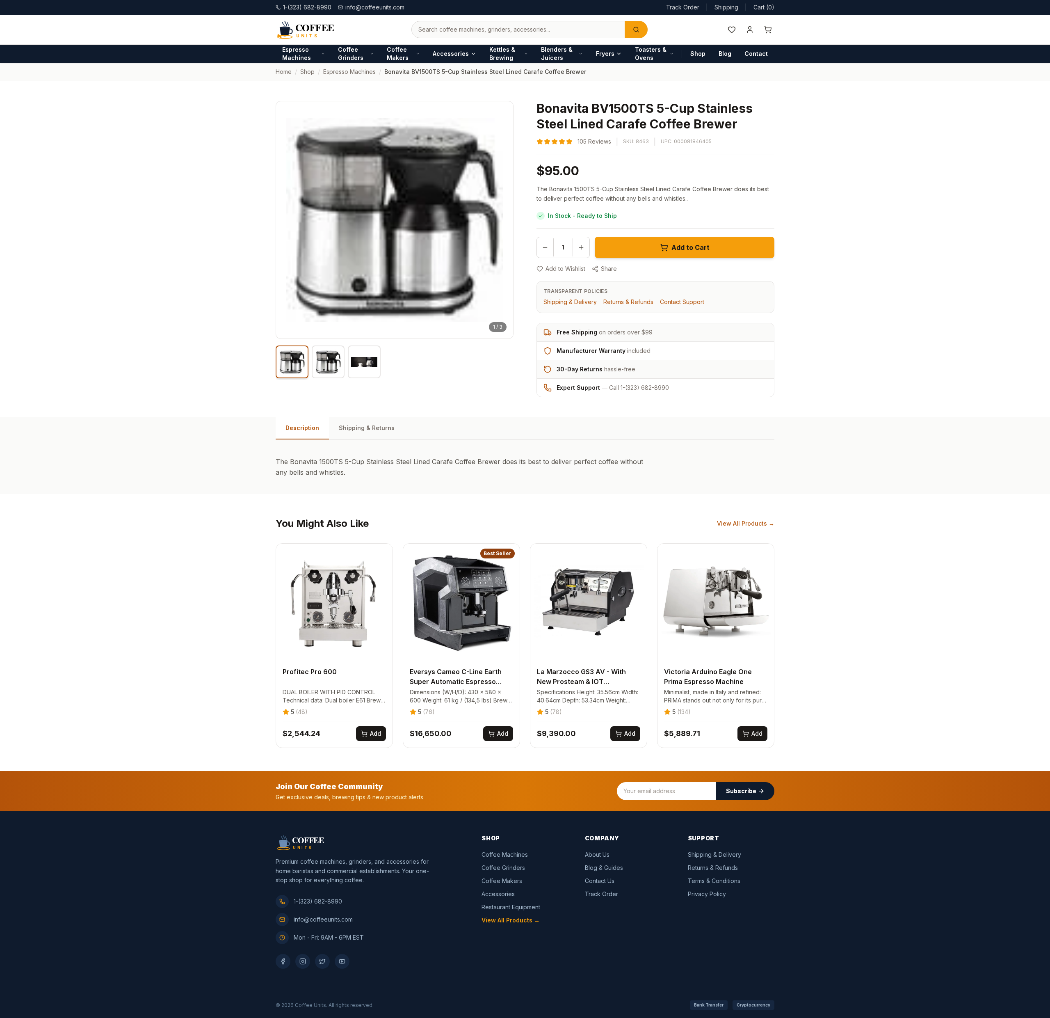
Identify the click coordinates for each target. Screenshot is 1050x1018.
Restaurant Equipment (511, 907)
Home (284, 71)
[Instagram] (302, 961)
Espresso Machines (296, 53)
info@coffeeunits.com (374, 7)
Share (609, 268)
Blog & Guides (604, 867)
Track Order (682, 7)
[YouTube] (342, 961)
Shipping (726, 7)
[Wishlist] (731, 29)
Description (302, 427)
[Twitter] (322, 961)
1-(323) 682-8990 (318, 901)
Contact (756, 53)
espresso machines (349, 71)
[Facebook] (283, 961)
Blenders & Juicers (557, 53)
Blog (725, 53)
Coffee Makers (398, 53)
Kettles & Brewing (502, 53)
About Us (597, 854)
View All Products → (745, 523)
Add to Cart (690, 247)
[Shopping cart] (767, 29)
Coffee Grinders (350, 53)
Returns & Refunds (628, 301)
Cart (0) (763, 7)
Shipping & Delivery (570, 301)
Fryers (605, 53)
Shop (697, 53)
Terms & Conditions (714, 880)
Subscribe (741, 790)
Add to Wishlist (565, 268)
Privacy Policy (707, 893)
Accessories (451, 53)
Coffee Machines (505, 854)
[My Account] (749, 29)
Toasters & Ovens (651, 53)
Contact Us (599, 880)
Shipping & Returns (367, 427)
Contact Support (682, 301)
